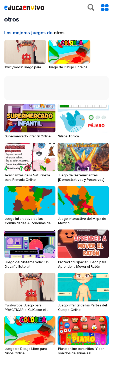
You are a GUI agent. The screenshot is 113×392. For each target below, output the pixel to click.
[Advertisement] (58, 89)
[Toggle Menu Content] (105, 8)
